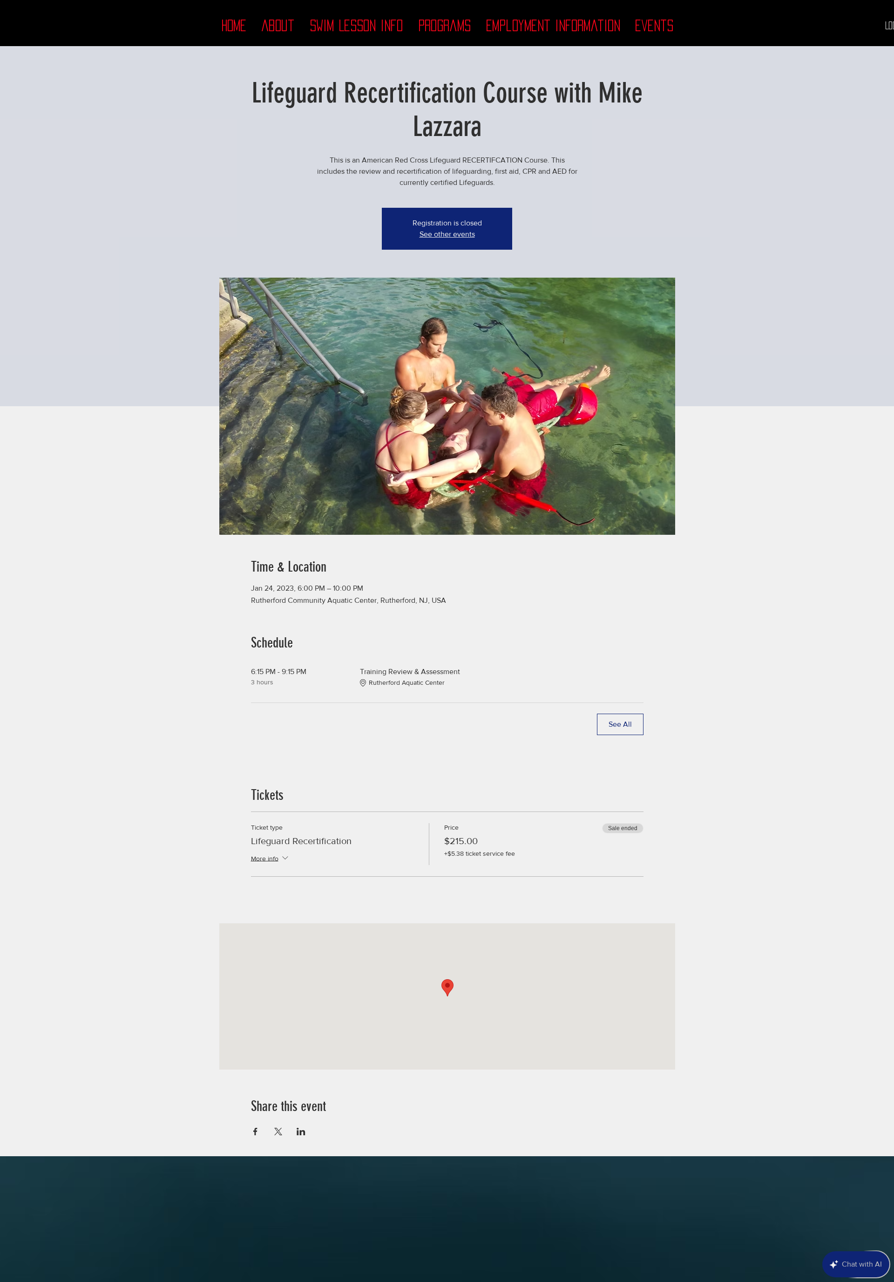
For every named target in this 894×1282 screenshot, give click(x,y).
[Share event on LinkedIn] (301, 1131)
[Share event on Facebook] (255, 1131)
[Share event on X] (278, 1131)
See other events (447, 234)
